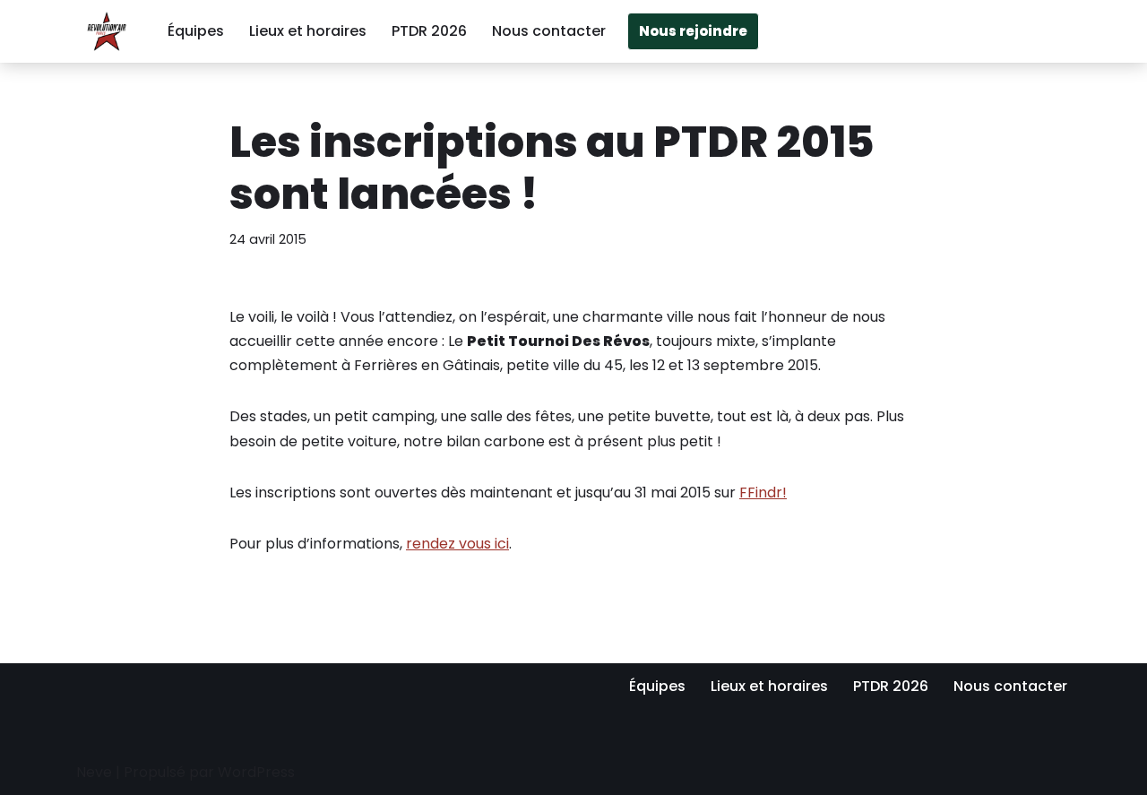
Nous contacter (549, 31)
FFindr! (763, 492)
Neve (94, 772)
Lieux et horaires (308, 31)
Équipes (196, 31)
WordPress (256, 772)
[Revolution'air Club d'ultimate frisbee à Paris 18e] (106, 31)
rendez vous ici (457, 543)
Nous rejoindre (693, 31)
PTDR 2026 (429, 31)
